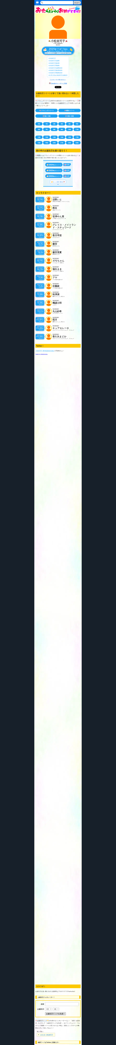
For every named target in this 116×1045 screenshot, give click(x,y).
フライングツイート (47, 110)
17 (77, 137)
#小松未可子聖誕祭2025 (55, 72)
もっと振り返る (58, 182)
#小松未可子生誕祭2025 (55, 68)
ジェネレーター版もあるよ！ (58, 79)
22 (69, 143)
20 (54, 143)
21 (61, 143)
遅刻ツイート (70, 110)
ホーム (37, 4)
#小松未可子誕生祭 (54, 63)
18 (39, 143)
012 (47, 116)
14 (54, 137)
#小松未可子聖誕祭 (54, 65)
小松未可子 (46, 1035)
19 (46, 143)
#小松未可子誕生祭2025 (55, 70)
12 (39, 137)
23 (77, 143)
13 (46, 137)
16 (69, 137)
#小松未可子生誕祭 (54, 60)
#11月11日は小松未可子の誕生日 (58, 75)
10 (69, 129)
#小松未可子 (52, 58)
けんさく (77, 3)
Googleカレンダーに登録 (59, 83)
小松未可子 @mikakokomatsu (44, 351)
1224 (70, 116)
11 (77, 129)
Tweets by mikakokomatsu (41, 354)
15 (61, 137)
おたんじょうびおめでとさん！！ (58, 9)
